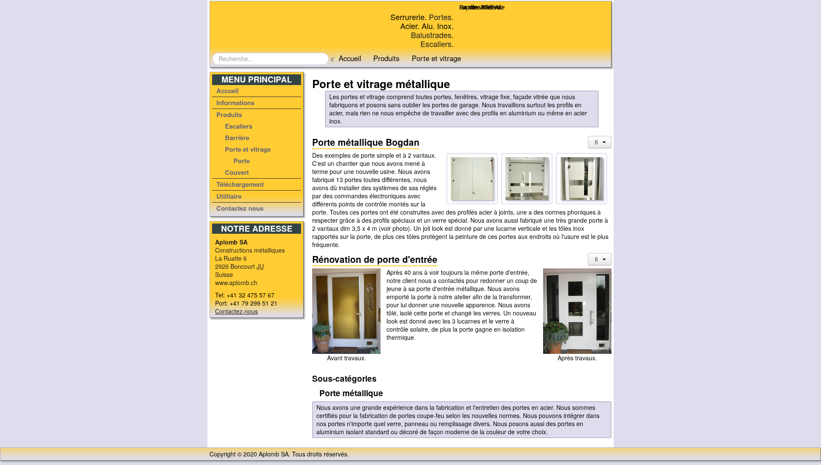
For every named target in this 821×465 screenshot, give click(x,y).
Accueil (350, 58)
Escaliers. (437, 43)
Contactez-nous (236, 311)
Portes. (441, 16)
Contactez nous (239, 208)
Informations (235, 102)
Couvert (237, 172)
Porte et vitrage (248, 149)
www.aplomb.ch (236, 282)
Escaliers (238, 126)
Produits (386, 58)
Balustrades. (432, 34)
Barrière (237, 137)
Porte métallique (350, 393)
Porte (241, 160)
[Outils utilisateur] (600, 142)
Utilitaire (229, 196)
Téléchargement (240, 184)
